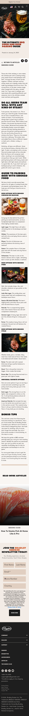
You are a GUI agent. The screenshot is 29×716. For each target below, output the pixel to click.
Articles (4, 660)
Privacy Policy (12, 607)
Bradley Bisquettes (15, 133)
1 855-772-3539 (6, 674)
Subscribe (14, 613)
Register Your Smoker (14, 2)
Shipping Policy (5, 689)
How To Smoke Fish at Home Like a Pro (14, 532)
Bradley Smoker (17, 454)
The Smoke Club (6, 664)
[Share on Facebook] (22, 60)
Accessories (5, 657)
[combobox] (6, 579)
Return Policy (4, 687)
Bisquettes (5, 653)
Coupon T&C (4, 690)
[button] (23, 7)
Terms (19, 607)
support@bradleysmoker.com (10, 677)
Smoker (4, 650)
